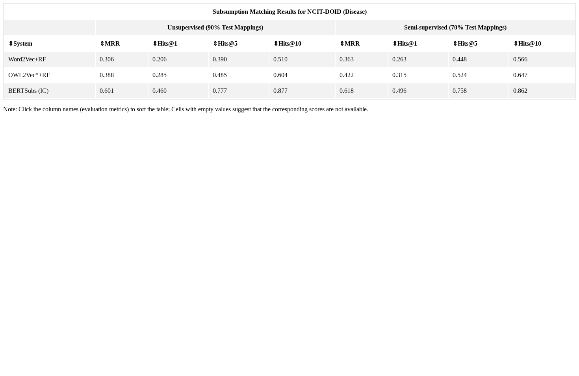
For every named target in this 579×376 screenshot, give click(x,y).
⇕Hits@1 (164, 43)
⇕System (20, 43)
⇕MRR (110, 43)
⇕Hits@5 (225, 43)
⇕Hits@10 (287, 43)
